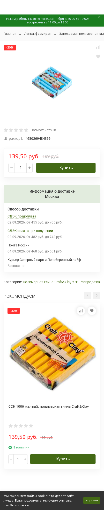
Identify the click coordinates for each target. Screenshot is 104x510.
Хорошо (92, 500)
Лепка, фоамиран (37, 33)
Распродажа (90, 281)
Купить (66, 167)
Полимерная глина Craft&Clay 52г (50, 281)
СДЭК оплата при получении (30, 231)
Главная (10, 33)
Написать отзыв (43, 130)
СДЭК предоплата (21, 216)
